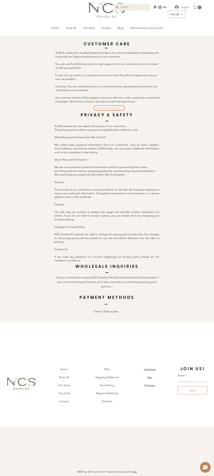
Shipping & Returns (107, 377)
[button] (176, 14)
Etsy (149, 377)
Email (181, 375)
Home (64, 369)
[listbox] (176, 14)
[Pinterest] (155, 7)
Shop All (64, 377)
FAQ (107, 369)
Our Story (64, 385)
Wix (135, 471)
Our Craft (64, 393)
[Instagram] (160, 7)
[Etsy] (165, 7)
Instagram (150, 369)
